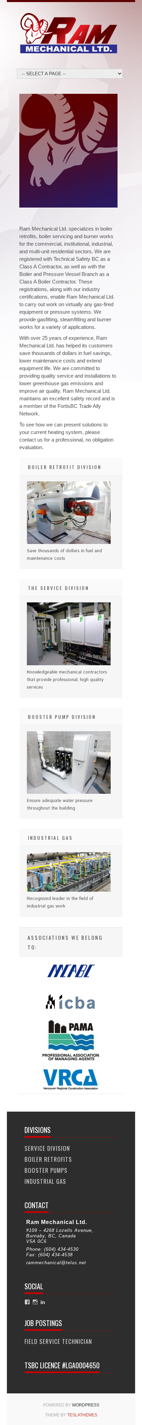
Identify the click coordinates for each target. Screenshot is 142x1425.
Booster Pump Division (62, 716)
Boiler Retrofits (48, 1159)
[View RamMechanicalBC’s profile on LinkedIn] (42, 1302)
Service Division (47, 1148)
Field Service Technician (58, 1341)
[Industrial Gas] (69, 890)
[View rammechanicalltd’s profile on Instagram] (35, 1302)
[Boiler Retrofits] (69, 542)
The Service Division (58, 587)
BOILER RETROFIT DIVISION (64, 466)
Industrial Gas (50, 837)
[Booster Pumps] (69, 792)
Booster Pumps (46, 1170)
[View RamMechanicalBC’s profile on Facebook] (27, 1302)
